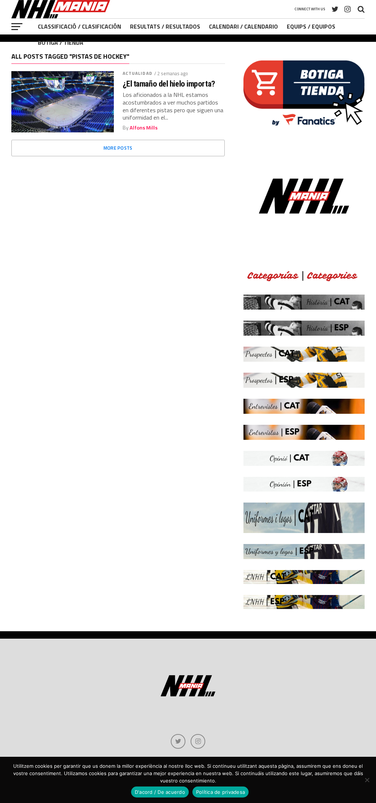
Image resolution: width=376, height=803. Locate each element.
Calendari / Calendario (243, 26)
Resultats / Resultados (165, 26)
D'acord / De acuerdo (160, 792)
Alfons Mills (144, 128)
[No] (366, 780)
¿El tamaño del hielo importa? (169, 83)
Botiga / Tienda (60, 42)
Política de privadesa (220, 792)
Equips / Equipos (311, 26)
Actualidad (137, 73)
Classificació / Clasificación (79, 26)
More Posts (118, 148)
